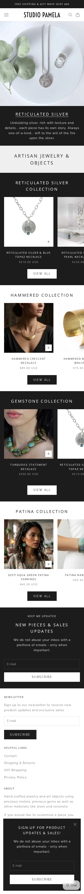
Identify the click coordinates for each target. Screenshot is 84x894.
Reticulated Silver (42, 114)
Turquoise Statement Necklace (28, 467)
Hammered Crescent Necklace (29, 361)
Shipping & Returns (19, 763)
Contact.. (11, 756)
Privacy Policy (15, 777)
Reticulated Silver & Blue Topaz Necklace (29, 255)
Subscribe (42, 879)
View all (42, 273)
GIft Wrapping (15, 770)
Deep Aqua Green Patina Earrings (28, 577)
